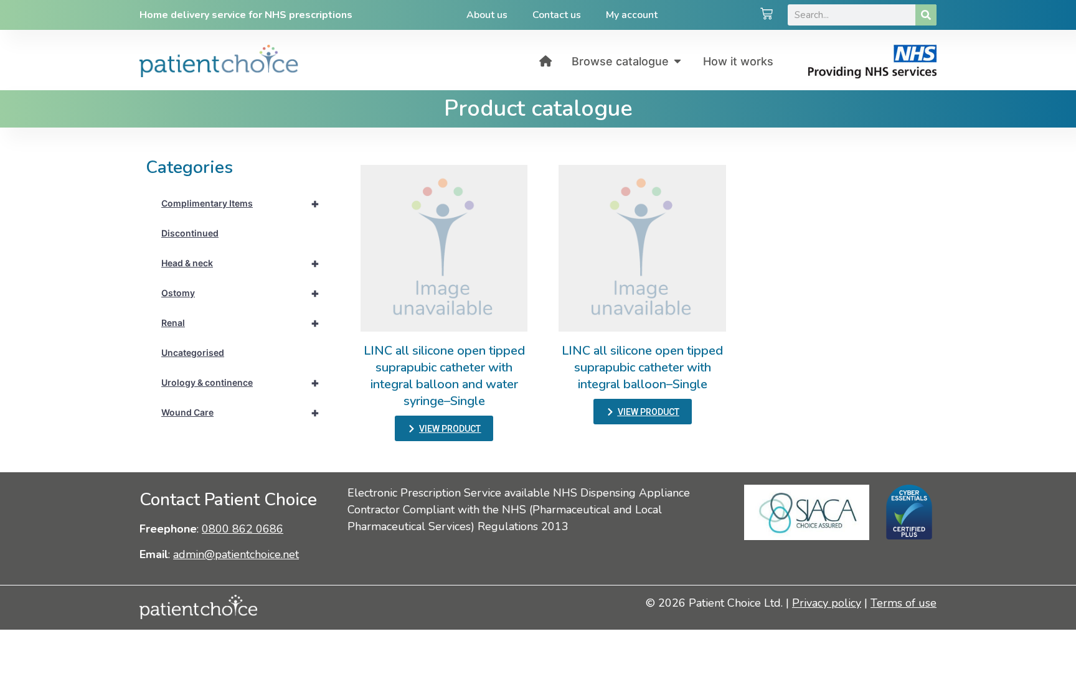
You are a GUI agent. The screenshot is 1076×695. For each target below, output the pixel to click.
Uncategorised (192, 352)
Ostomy (240, 293)
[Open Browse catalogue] (677, 61)
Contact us (556, 15)
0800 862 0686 (242, 528)
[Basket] (766, 15)
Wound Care (240, 412)
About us (486, 15)
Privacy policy (826, 602)
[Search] (926, 15)
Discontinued (190, 233)
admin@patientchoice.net (236, 554)
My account (632, 15)
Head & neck (240, 263)
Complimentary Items (240, 203)
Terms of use (904, 602)
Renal (240, 322)
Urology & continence (240, 382)
